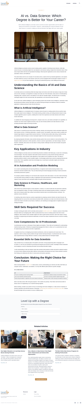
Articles (24, 394)
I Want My (22, 306)
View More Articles (40, 379)
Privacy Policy (36, 394)
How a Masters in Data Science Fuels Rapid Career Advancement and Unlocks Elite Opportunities (39, 352)
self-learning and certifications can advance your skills (52, 288)
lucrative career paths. (48, 211)
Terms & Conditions (37, 396)
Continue (23, 317)
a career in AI (28, 264)
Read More (3, 362)
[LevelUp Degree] (5, 3)
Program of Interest (24, 311)
